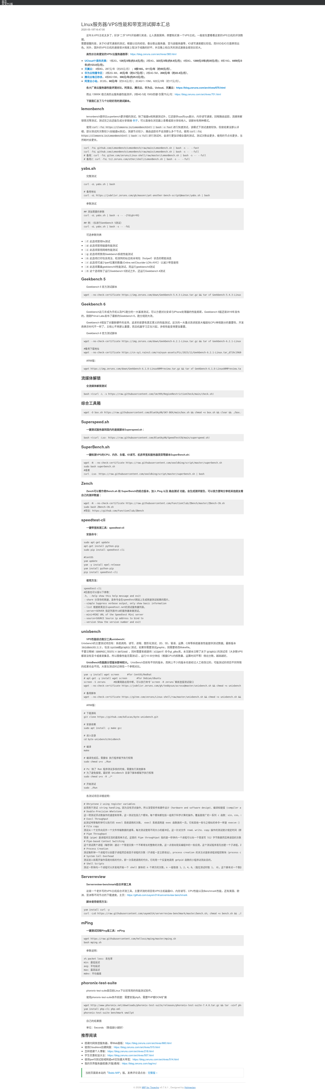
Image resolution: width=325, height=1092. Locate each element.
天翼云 (88, 69)
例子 (135, 120)
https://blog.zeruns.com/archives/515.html (137, 1047)
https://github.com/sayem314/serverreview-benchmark (157, 895)
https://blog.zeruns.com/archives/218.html (130, 1051)
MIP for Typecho (150, 1087)
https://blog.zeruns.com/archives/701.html (198, 94)
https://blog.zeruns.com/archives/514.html (156, 1059)
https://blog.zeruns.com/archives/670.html (200, 87)
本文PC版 (7, 4)
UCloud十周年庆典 (95, 61)
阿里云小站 (91, 81)
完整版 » (152, 1072)
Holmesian (190, 1087)
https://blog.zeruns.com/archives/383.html (153, 54)
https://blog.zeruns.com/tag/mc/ (139, 1063)
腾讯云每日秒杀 (93, 77)
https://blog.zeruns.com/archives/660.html (148, 1043)
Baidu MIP (114, 1072)
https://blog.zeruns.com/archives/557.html (130, 1055)
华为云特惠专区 (93, 73)
